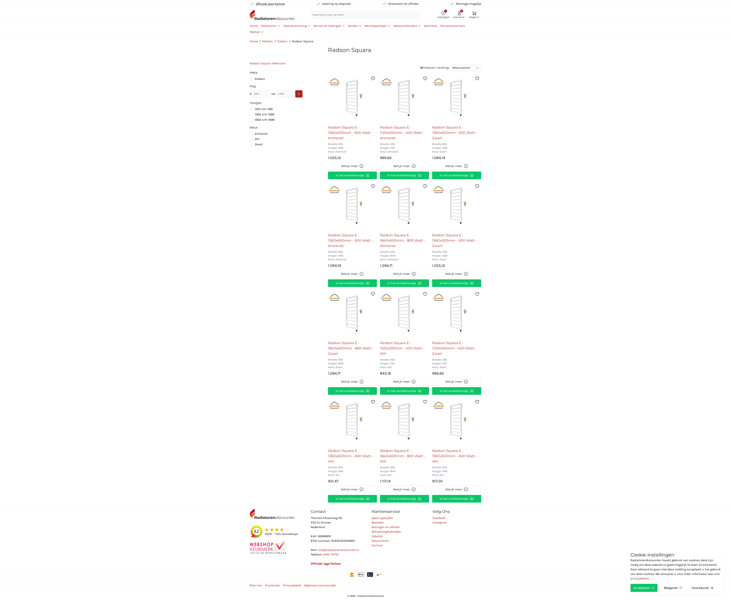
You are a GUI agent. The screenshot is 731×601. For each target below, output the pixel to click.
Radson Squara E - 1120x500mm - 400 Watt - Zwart (454, 348)
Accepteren (642, 588)
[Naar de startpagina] (272, 15)
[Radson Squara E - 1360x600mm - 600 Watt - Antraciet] (352, 206)
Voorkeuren (700, 588)
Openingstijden (382, 518)
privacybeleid (639, 578)
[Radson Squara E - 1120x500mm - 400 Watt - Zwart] (456, 314)
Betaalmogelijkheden (386, 531)
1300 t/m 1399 (264, 114)
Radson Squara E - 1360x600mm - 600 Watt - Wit (350, 456)
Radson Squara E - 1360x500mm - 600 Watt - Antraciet (350, 132)
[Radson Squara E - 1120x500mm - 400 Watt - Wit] (404, 314)
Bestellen (378, 522)
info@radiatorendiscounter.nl (338, 550)
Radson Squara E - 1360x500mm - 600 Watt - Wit (454, 456)
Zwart (259, 144)
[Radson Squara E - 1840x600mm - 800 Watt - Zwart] (352, 314)
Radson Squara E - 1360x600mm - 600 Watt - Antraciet (350, 240)
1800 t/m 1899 (265, 119)
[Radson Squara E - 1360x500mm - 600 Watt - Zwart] (456, 206)
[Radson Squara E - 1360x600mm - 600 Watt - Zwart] (456, 98)
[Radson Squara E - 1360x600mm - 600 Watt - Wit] (352, 422)
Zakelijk (377, 536)
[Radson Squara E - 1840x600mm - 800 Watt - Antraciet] (404, 206)
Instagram (440, 522)
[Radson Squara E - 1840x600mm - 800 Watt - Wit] (404, 422)
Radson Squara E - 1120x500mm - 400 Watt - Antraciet (402, 132)
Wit (257, 139)
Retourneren (380, 541)
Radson (282, 41)
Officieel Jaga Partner (270, 4)
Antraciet (261, 133)
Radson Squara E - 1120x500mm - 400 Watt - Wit (402, 348)
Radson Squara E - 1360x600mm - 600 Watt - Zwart (454, 132)
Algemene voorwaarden (320, 585)
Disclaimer (272, 585)
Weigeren (671, 588)
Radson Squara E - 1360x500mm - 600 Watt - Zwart (454, 240)
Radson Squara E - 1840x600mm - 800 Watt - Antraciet (402, 240)
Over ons (256, 585)
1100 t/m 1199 (264, 109)
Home (254, 26)
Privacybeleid (292, 585)
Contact (377, 545)
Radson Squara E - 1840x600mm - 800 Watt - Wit (402, 456)
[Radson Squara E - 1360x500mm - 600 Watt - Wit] (456, 422)
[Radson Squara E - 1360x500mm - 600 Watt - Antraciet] (352, 98)
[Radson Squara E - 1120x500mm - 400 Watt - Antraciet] (404, 98)
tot (273, 94)
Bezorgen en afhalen (386, 527)
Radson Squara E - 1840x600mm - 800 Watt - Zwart (350, 348)
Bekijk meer (349, 166)
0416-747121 (331, 554)
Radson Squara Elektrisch (268, 63)
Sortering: (443, 67)
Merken (267, 41)
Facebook (439, 518)
